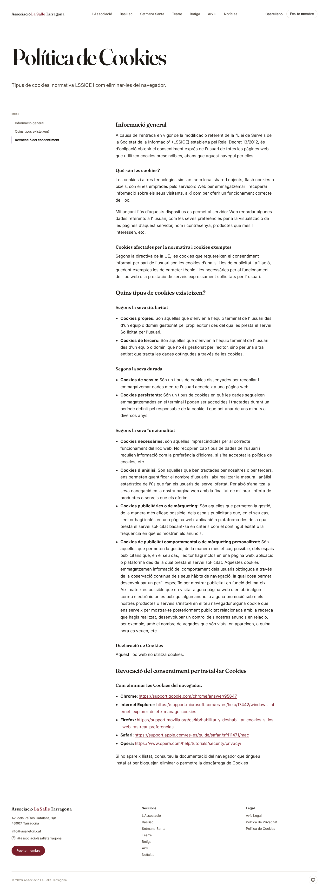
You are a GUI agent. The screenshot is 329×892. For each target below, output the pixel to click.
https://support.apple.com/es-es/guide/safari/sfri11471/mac (192, 734)
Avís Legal (254, 815)
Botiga (195, 14)
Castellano (274, 14)
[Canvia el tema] (313, 880)
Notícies (230, 14)
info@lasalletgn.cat (26, 831)
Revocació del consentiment (37, 140)
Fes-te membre (302, 14)
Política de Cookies (260, 829)
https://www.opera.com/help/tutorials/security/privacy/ (188, 743)
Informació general (29, 123)
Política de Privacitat (261, 822)
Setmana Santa (152, 14)
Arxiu (212, 14)
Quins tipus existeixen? (32, 131)
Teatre (177, 14)
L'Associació (102, 14)
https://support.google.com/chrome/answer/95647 (188, 696)
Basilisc (126, 14)
